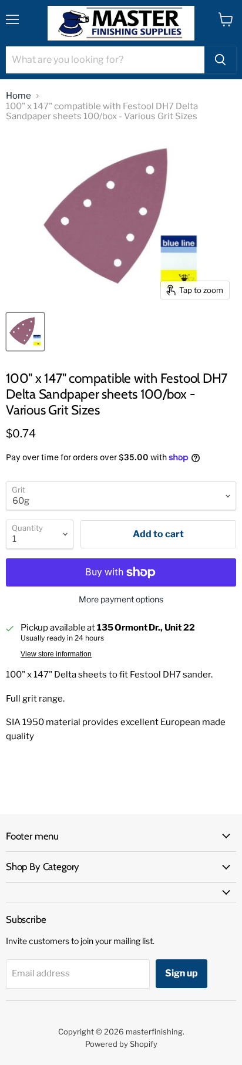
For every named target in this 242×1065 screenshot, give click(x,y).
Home (18, 96)
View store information (56, 654)
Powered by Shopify (121, 1044)
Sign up (181, 973)
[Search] (220, 59)
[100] (25, 331)
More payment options (121, 599)
